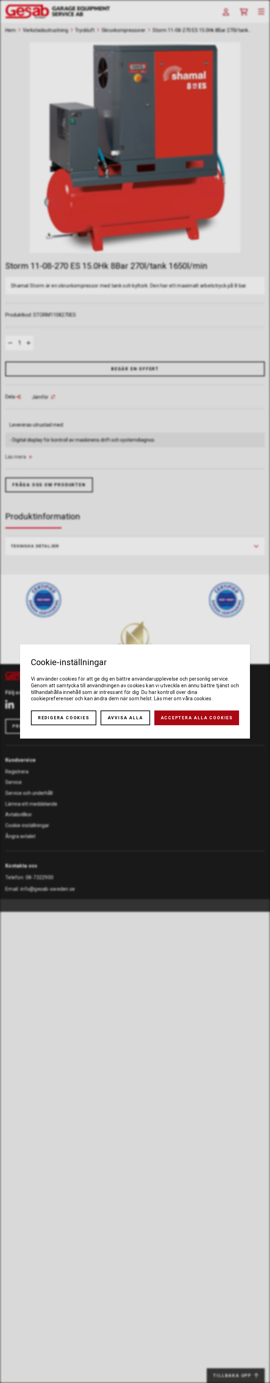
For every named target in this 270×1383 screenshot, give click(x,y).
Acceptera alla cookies (197, 717)
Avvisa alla (125, 717)
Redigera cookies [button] (63, 717)
